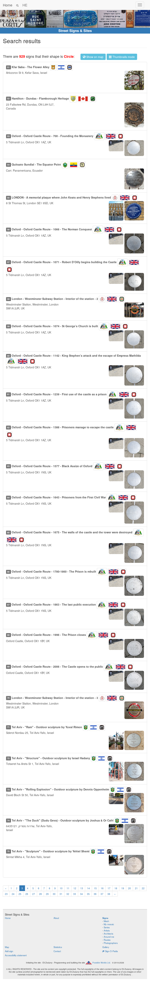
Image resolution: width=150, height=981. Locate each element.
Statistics (58, 947)
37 (102, 893)
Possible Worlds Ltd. (101, 962)
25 (20, 893)
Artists (107, 930)
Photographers (111, 942)
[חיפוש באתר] (17, 5)
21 (136, 888)
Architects (108, 933)
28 (40, 893)
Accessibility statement (16, 955)
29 (47, 893)
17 (109, 888)
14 (88, 888)
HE (24, 4)
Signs (105, 918)
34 (81, 893)
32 (67, 893)
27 (33, 893)
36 (95, 893)
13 (81, 888)
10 (61, 888)
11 (68, 888)
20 (129, 888)
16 (102, 888)
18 (115, 888)
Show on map (94, 57)
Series (107, 927)
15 (95, 888)
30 (54, 893)
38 (108, 893)
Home (7, 4)
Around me (109, 936)
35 (88, 893)
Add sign (9, 951)
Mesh (106, 921)
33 (74, 893)
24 (13, 893)
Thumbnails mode (123, 57)
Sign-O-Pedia (111, 951)
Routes (107, 939)
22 (143, 888)
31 (61, 893)
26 (26, 893)
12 (74, 888)
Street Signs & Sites (75, 30)
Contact (57, 951)
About (56, 918)
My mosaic (109, 924)
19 (122, 888)
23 (6, 893)
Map (7, 947)
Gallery (105, 947)
